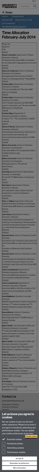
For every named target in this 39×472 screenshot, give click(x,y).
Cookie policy (31, 436)
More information (19, 468)
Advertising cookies (15, 448)
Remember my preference (19, 463)
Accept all (19, 458)
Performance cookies (16, 452)
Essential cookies (14, 439)
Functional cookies (15, 443)
